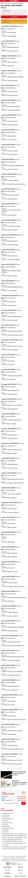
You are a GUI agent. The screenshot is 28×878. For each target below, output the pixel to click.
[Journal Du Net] (7, 870)
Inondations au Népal (7, 813)
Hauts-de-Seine (18, 331)
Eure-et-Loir (21, 656)
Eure (14, 701)
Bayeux (10, 62)
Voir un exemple (21, 796)
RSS (16, 858)
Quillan (9, 542)
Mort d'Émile (5, 817)
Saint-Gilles (11, 47)
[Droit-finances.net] (20, 870)
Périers (10, 434)
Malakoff (10, 420)
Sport (4, 798)
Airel (9, 523)
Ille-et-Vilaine (17, 675)
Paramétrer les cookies (16, 859)
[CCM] (20, 867)
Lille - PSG (5, 824)
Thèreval (10, 121)
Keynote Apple (6, 826)
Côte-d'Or (20, 483)
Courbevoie (11, 335)
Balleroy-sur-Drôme (13, 76)
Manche (16, 47)
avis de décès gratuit (19, 20)
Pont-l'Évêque (11, 642)
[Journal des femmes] (7, 867)
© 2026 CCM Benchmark (21, 860)
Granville (10, 91)
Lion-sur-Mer (11, 259)
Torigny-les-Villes (12, 316)
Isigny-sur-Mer (12, 494)
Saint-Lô (10, 51)
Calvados (13, 32)
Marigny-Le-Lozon (13, 346)
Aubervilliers (11, 645)
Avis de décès (7, 3)
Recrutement (21, 858)
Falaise (9, 527)
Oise (15, 305)
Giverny (10, 701)
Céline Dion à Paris (7, 822)
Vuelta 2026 (5, 830)
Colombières (11, 226)
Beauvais (10, 305)
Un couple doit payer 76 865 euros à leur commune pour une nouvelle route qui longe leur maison (13, 843)
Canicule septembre (7, 818)
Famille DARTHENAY (17, 3)
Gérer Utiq (24, 859)
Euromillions (5, 832)
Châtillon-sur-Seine (13, 483)
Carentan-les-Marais (13, 165)
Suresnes (10, 763)
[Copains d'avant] (7, 873)
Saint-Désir (11, 195)
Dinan (9, 686)
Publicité (24, 856)
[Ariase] (7, 876)
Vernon (10, 704)
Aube (22, 479)
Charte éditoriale (18, 856)
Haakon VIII (5, 820)
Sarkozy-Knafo (6, 815)
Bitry (10, 379)
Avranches (10, 244)
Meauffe (11, 464)
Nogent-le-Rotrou (12, 656)
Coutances (11, 180)
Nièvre (13, 379)
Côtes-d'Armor (15, 686)
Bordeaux (10, 571)
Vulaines (10, 715)
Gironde (15, 571)
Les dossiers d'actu (8, 800)
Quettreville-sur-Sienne (14, 184)
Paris (9, 65)
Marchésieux (11, 106)
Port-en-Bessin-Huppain (14, 210)
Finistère (17, 660)
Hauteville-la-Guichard (14, 586)
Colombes (10, 331)
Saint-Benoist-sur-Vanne (13, 479)
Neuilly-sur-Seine (12, 597)
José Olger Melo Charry (8, 828)
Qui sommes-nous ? (6, 856)
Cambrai (10, 301)
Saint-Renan (11, 660)
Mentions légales (4, 860)
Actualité (5, 796)
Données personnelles (6, 859)
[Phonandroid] (20, 876)
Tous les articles (11, 858)
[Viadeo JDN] (20, 873)
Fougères (10, 675)
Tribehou (10, 150)
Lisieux (10, 198)
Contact (6, 858)
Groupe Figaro (12, 860)
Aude (13, 542)
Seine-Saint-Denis (19, 645)
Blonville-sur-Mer (12, 730)
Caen (9, 32)
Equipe (12, 856)
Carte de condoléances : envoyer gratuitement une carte (19, 773)
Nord (14, 301)
